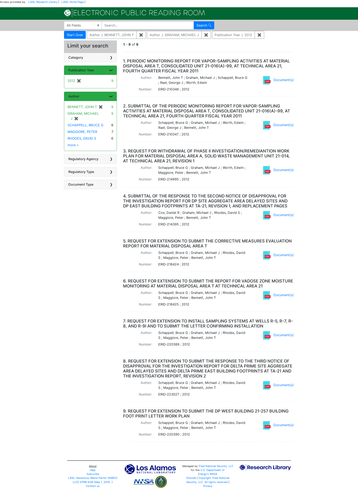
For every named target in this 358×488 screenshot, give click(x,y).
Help (93, 470)
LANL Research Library (42, 2)
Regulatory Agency (83, 159)
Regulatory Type (81, 172)
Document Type (80, 184)
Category (75, 57)
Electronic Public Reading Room (134, 13)
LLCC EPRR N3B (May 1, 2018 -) (93, 482)
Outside (191, 477)
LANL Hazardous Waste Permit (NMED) (92, 477)
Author (73, 96)
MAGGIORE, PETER (82, 132)
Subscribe (93, 474)
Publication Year (81, 70)
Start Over (75, 35)
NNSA (213, 474)
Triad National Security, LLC (215, 466)
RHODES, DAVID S (82, 138)
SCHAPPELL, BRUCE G (85, 125)
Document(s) (283, 80)
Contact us (93, 486)
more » (73, 145)
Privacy (207, 486)
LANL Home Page (73, 2)
